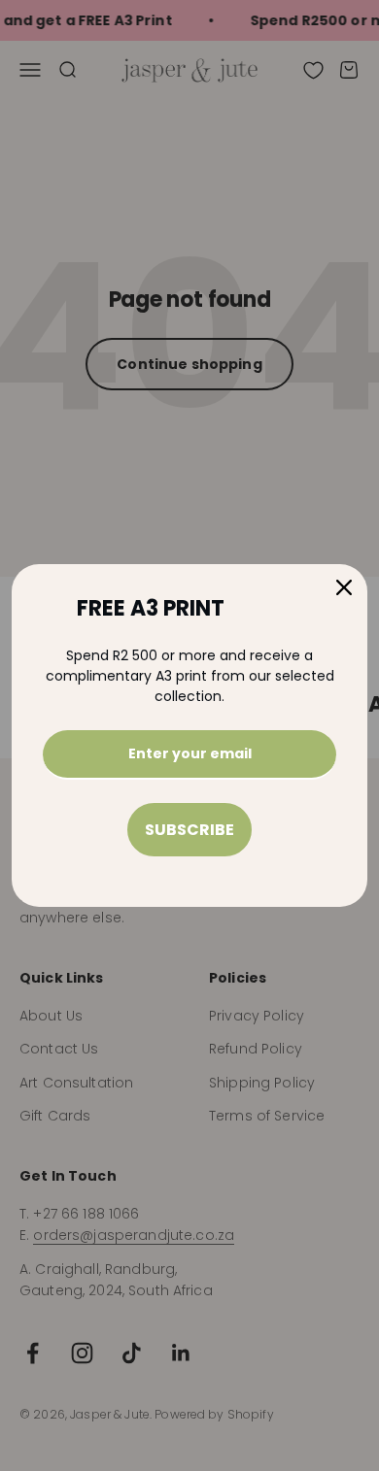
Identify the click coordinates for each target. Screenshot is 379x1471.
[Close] (344, 587)
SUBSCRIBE (189, 830)
